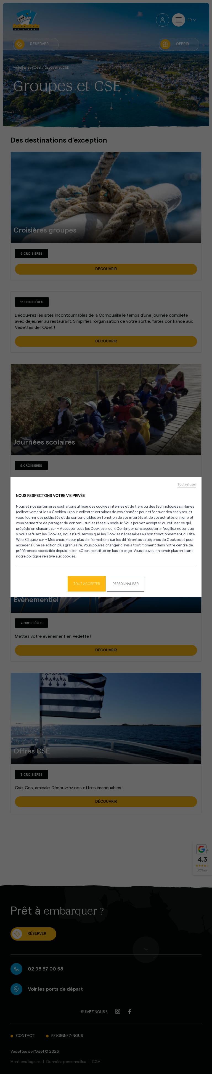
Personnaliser (126, 584)
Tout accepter (86, 584)
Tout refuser (186, 484)
